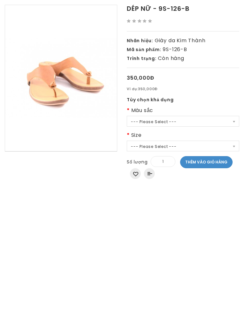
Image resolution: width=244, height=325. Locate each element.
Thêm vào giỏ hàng (206, 162)
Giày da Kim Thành (180, 40)
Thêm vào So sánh (149, 173)
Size (136, 135)
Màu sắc (142, 110)
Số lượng (137, 162)
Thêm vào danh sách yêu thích (135, 173)
